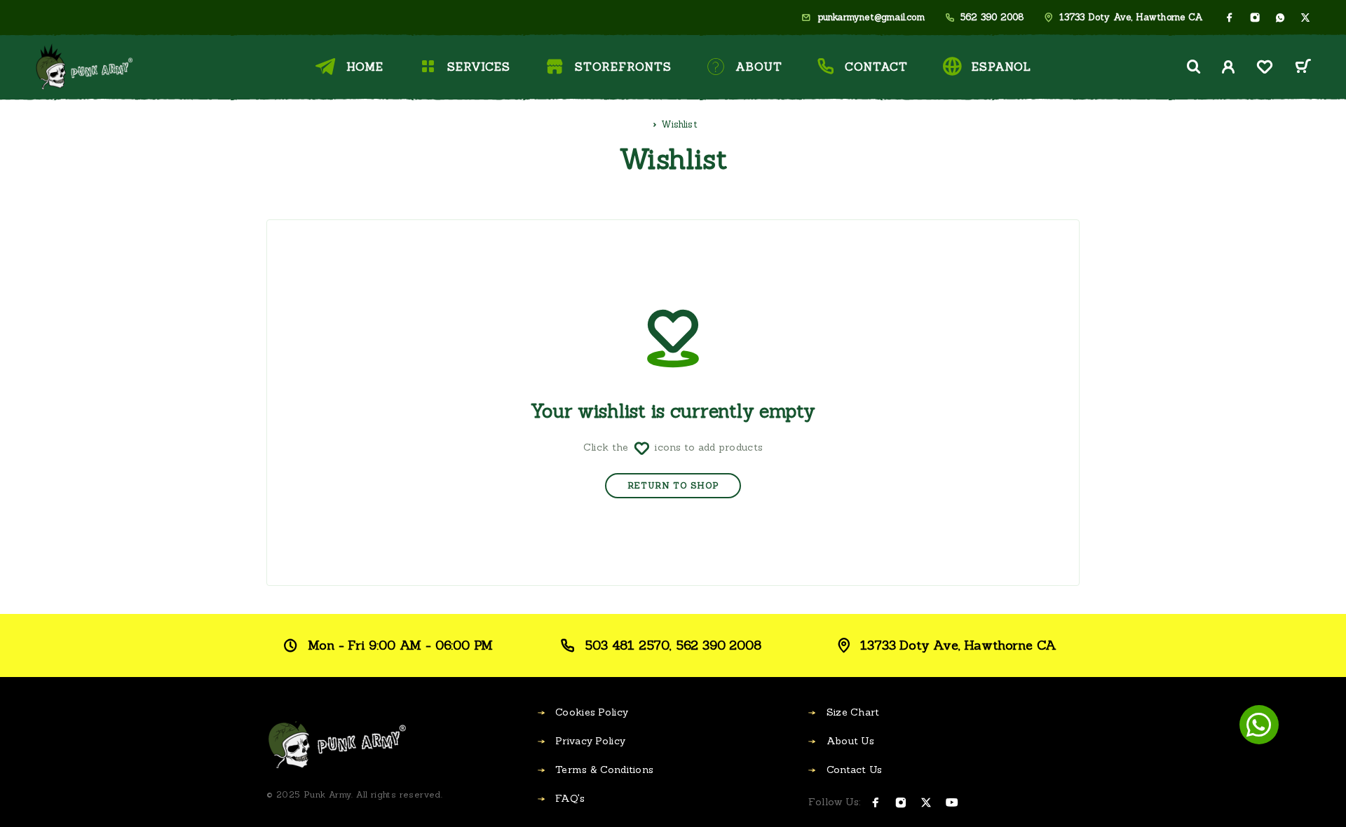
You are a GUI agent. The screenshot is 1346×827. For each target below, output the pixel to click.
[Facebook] (1229, 17)
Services (478, 67)
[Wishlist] (1265, 69)
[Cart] (1302, 68)
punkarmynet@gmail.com (871, 17)
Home (364, 67)
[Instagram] (1254, 17)
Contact (876, 67)
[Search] (1193, 67)
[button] (1259, 724)
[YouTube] (952, 802)
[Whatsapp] (1280, 17)
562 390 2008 (992, 17)
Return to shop (673, 485)
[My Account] (1228, 67)
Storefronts (623, 67)
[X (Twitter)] (1305, 17)
